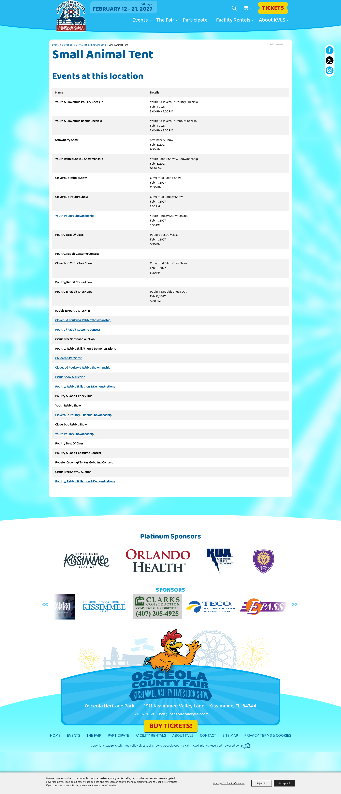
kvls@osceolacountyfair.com (184, 714)
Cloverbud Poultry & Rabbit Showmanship (83, 415)
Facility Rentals (233, 20)
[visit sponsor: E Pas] (228, 607)
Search (234, 8)
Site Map (230, 736)
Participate (195, 20)
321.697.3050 (143, 714)
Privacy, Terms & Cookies (267, 736)
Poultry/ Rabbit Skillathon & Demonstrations (85, 386)
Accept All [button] (284, 783)
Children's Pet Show (68, 358)
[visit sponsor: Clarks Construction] (122, 607)
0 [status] (250, 8)
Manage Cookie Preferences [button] (229, 783)
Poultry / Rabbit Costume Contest (77, 329)
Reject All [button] (262, 783)
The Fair (165, 20)
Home (55, 736)
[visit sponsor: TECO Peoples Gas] (175, 607)
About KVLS (272, 20)
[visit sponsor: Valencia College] (270, 607)
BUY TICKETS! (170, 725)
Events (140, 20)
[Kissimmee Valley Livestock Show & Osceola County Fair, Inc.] (71, 16)
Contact (208, 736)
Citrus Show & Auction (70, 377)
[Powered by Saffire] (245, 745)
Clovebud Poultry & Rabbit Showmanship (84, 45)
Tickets (273, 8)
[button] (45, 604)
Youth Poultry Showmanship (74, 216)
